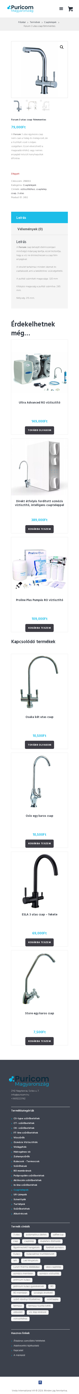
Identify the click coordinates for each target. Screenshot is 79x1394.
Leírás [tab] (21, 218)
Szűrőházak (20, 1166)
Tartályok (19, 1204)
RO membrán (20, 1293)
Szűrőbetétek (22, 1209)
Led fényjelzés (30, 1261)
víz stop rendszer (37, 1312)
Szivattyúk (20, 1200)
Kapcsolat (18, 1350)
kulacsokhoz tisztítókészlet (40, 1254)
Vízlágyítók (20, 1147)
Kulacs (16, 1254)
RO (51, 1286)
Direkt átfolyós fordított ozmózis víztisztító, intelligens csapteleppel (39, 503)
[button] (61, 47)
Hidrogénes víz (22, 1152)
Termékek (35, 22)
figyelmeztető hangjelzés (26, 1248)
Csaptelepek (50, 22)
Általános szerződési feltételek (29, 1341)
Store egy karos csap (39, 1013)
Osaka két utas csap (39, 717)
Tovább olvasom (39, 430)
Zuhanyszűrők (22, 1157)
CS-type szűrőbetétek (27, 1119)
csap (13, 193)
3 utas (20, 193)
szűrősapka (52, 1299)
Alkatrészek (21, 1214)
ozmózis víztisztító (49, 1274)
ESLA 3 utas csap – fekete (39, 914)
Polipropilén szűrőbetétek (29, 1176)
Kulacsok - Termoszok (27, 1161)
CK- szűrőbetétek (24, 1128)
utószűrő (17, 1312)
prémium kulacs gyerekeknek (28, 1286)
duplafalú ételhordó (50, 1241)
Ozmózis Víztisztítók (26, 1142)
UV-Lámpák (20, 1195)
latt (15, 1261)
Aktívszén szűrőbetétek (28, 1180)
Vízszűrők (19, 1138)
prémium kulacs (21, 1280)
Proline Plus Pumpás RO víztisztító (39, 600)
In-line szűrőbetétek (25, 1185)
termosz (17, 1306)
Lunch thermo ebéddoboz (26, 1267)
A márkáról (19, 1355)
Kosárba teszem (39, 529)
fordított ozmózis (55, 1248)
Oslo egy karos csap (39, 816)
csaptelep (41, 189)
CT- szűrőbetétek (24, 1123)
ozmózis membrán (23, 1274)
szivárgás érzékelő (43, 1293)
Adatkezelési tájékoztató (26, 1346)
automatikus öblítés (36, 1235)
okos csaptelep (53, 1267)
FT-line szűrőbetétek (26, 1133)
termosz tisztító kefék (39, 1306)
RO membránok (22, 1171)
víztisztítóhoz (27, 189)
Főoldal (22, 22)
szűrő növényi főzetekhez (26, 1299)
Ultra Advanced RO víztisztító (39, 402)
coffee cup (58, 1235)
